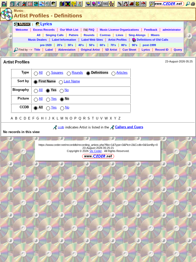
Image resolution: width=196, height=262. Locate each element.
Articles (122, 72)
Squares (57, 72)
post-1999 (149, 45)
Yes (54, 99)
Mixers (155, 35)
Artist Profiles (117, 39)
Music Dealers (37, 39)
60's (102, 45)
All (38, 35)
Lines (119, 35)
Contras (105, 35)
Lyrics (146, 49)
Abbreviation (67, 49)
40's (81, 45)
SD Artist (111, 49)
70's (113, 45)
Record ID (161, 49)
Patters (73, 35)
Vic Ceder (96, 150)
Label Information (64, 39)
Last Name (72, 81)
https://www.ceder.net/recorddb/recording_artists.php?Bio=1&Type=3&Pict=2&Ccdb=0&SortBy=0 (98, 144)
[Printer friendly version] (193, 4)
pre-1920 (46, 45)
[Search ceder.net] (188, 4)
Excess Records (44, 29)
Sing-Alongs (137, 35)
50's (91, 45)
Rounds (89, 35)
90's (134, 45)
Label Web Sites (92, 39)
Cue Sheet (129, 49)
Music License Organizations (119, 29)
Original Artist (90, 49)
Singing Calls (55, 35)
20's (59, 45)
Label (49, 49)
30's (70, 45)
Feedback (150, 29)
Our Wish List (69, 29)
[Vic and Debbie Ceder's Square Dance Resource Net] (168, 4)
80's (124, 45)
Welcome (22, 29)
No (67, 90)
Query (178, 49)
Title (37, 49)
